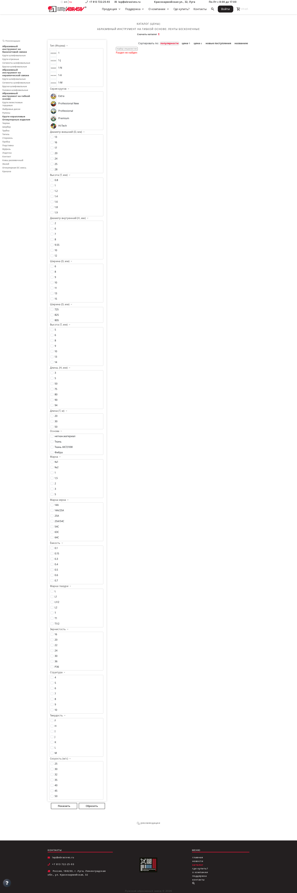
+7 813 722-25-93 (100, 2)
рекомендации (150, 822)
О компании (200, 872)
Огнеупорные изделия (16, 119)
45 (56, 790)
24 (56, 158)
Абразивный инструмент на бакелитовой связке (14, 49)
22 (56, 645)
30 (56, 421)
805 (57, 320)
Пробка (6, 141)
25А (57, 515)
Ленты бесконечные (184, 29)
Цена (185, 43)
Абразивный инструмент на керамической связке (15, 72)
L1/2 (57, 602)
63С (57, 532)
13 (56, 137)
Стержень (7, 138)
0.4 (56, 564)
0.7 (56, 580)
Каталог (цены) (148, 24)
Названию (241, 43)
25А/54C (59, 521)
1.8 (56, 207)
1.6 (56, 201)
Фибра (59, 452)
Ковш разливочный (12, 160)
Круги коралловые (13, 116)
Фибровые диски (11, 109)
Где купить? (181, 9)
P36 (57, 666)
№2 (56, 467)
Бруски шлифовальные (14, 66)
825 (57, 314)
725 (57, 309)
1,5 (56, 478)
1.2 (56, 190)
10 (56, 250)
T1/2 (57, 623)
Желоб (5, 164)
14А (57, 505)
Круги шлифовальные (14, 55)
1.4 (56, 196)
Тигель (5, 134)
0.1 (56, 548)
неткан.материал (65, 436)
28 (56, 169)
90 (56, 399)
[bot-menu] (193, 883)
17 (56, 147)
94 (56, 405)
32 (56, 774)
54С (57, 526)
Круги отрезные (10, 59)
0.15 (57, 553)
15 (56, 298)
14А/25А (59, 510)
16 (56, 142)
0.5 (56, 569)
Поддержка (199, 875)
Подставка (8, 145)
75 (56, 389)
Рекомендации (12, 41)
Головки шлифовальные (15, 90)
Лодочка (7, 152)
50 (56, 383)
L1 (56, 596)
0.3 (56, 558)
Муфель (6, 149)
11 (56, 288)
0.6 (56, 575)
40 (56, 785)
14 (56, 362)
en (66, 1)
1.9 (56, 212)
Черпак (6, 123)
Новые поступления (219, 43)
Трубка (5, 130)
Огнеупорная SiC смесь (14, 167)
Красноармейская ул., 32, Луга (174, 2)
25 (56, 164)
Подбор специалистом (127, 49)
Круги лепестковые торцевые (12, 104)
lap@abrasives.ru (129, 2)
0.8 (56, 180)
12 (56, 255)
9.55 (57, 244)
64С (57, 537)
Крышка (6, 171)
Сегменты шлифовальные (16, 63)
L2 (56, 607)
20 (56, 153)
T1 (56, 618)
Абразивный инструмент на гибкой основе (131, 29)
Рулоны (6, 112)
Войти (225, 9)
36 (56, 661)
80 (56, 394)
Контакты (200, 9)
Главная (197, 857)
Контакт (6, 156)
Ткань (58, 441)
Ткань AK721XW (64, 447)
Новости (197, 861)
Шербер (6, 126)
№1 (56, 461)
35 (56, 779)
